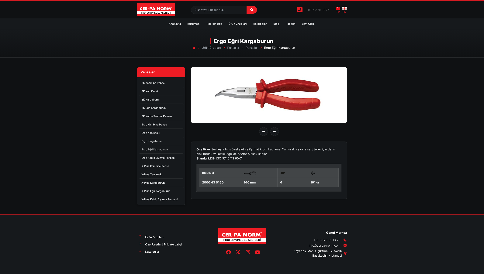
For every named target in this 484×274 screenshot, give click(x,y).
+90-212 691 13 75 (317, 9)
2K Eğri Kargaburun (153, 107)
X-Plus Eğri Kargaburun (155, 191)
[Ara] (252, 10)
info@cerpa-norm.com (324, 245)
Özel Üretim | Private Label (163, 244)
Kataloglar (260, 23)
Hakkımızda (214, 23)
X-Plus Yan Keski (151, 174)
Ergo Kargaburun (151, 141)
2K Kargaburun (150, 99)
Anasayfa (175, 23)
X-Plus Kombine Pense (155, 166)
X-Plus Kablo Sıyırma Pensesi (159, 199)
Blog (276, 23)
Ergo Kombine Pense (154, 124)
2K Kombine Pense (153, 82)
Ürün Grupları (238, 23)
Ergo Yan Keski (150, 132)
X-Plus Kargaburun (153, 182)
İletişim (291, 23)
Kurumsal (193, 23)
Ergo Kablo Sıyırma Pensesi (158, 157)
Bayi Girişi (308, 23)
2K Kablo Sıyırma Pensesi (157, 116)
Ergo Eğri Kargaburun (154, 149)
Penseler (233, 48)
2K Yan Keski (149, 91)
